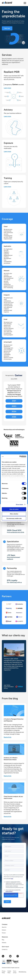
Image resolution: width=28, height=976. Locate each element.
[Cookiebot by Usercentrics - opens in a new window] (19, 457)
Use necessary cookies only (14, 518)
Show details (19, 504)
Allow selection (14, 513)
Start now (7, 28)
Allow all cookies (14, 509)
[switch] (24, 488)
